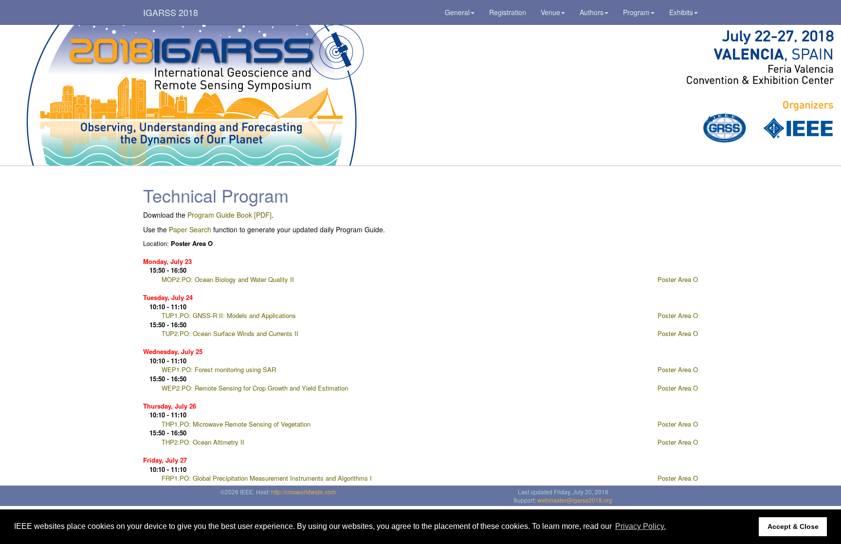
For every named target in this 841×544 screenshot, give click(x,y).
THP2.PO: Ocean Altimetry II (203, 442)
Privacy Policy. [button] (640, 526)
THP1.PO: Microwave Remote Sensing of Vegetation (236, 424)
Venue (550, 12)
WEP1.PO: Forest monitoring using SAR (219, 369)
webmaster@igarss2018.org (574, 500)
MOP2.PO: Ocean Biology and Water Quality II (228, 279)
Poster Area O (678, 279)
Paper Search (190, 229)
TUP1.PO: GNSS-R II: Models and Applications (229, 315)
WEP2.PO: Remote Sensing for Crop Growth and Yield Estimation (255, 388)
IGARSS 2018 (170, 12)
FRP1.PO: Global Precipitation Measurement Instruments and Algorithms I (267, 478)
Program (636, 12)
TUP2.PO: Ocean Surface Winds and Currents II (230, 333)
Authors (591, 12)
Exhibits (681, 12)
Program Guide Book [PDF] (229, 215)
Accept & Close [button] (793, 526)
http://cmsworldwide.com (303, 492)
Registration (507, 12)
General (457, 12)
